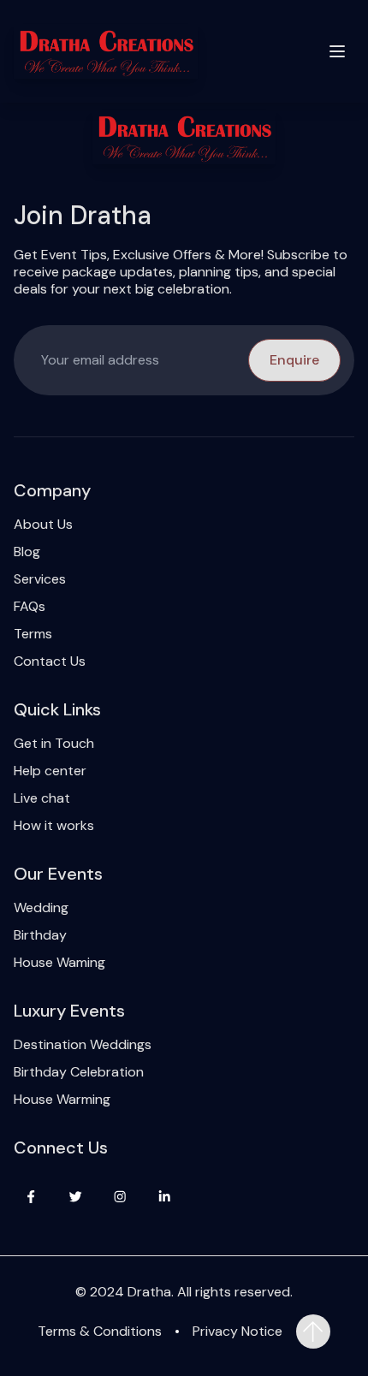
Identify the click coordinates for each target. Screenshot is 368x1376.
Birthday (40, 935)
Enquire (294, 360)
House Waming (59, 962)
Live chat (42, 798)
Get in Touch (54, 743)
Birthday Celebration (79, 1072)
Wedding (41, 907)
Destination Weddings (82, 1044)
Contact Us (50, 661)
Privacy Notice (237, 1331)
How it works (54, 825)
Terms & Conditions (100, 1331)
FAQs (29, 606)
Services (40, 579)
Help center (50, 771)
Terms (33, 634)
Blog (27, 551)
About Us (43, 524)
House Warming (62, 1099)
